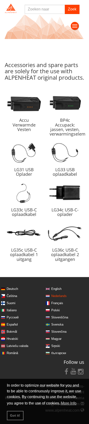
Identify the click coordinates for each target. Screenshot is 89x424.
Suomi (11, 303)
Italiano (12, 310)
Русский (13, 317)
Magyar (56, 339)
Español (12, 324)
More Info (68, 403)
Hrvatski (12, 339)
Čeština (12, 296)
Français (57, 303)
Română (12, 353)
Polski (55, 310)
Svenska (57, 324)
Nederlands (59, 296)
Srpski (55, 346)
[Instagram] (80, 371)
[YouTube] (73, 371)
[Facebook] (66, 371)
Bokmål (12, 331)
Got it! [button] (15, 415)
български (58, 353)
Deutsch (12, 289)
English (56, 289)
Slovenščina (59, 317)
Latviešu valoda (17, 346)
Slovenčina (58, 331)
